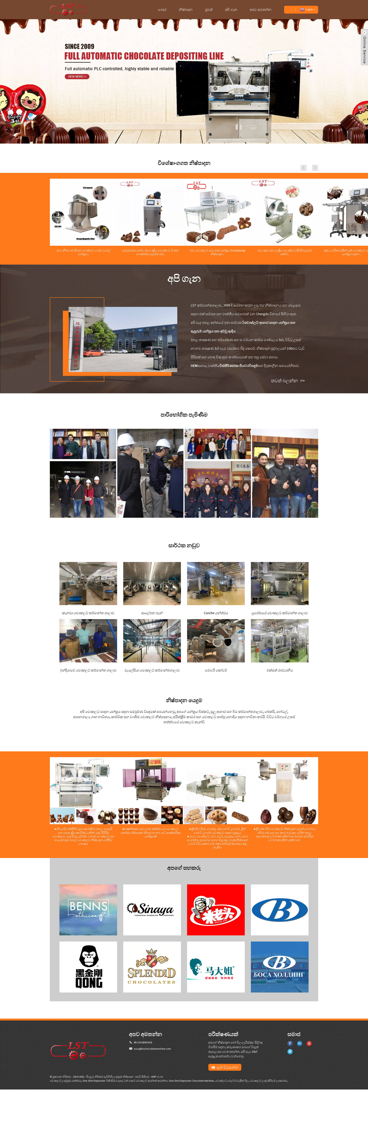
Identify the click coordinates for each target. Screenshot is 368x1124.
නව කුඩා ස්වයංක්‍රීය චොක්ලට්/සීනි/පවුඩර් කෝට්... (285, 252)
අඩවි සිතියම (142, 1076)
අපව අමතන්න (260, 9)
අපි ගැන (231, 9)
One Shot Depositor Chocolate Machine (191, 1080)
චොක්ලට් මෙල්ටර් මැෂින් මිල (232, 1080)
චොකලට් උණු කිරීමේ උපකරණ (268, 1080)
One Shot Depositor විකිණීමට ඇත (102, 1080)
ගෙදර (162, 9)
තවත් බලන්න (288, 381)
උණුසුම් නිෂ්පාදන (123, 1076)
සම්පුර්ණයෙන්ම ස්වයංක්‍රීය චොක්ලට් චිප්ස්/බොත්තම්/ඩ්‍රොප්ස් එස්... (150, 252)
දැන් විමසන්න (227, 1067)
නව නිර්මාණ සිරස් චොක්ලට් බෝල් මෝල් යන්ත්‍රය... (83, 252)
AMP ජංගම (157, 1076)
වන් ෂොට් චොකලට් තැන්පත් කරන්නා (146, 1080)
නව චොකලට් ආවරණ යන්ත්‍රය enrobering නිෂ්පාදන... (217, 252)
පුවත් (209, 9)
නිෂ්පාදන (186, 9)
